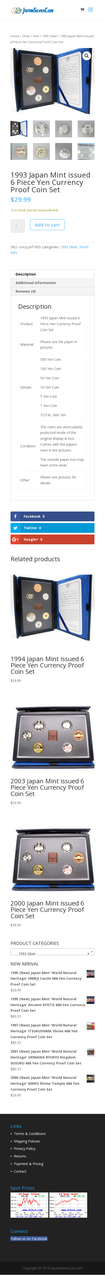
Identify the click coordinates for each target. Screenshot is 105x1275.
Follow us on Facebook (28, 1238)
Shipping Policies (27, 1141)
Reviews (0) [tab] (26, 291)
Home (14, 36)
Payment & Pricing (28, 1163)
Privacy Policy (24, 1148)
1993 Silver (50, 36)
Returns (20, 1156)
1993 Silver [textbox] (51, 953)
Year (36, 36)
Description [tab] (26, 274)
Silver (26, 36)
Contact (20, 1171)
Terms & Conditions (30, 1133)
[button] (86, 55)
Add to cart (47, 225)
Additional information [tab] (36, 282)
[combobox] (52, 951)
